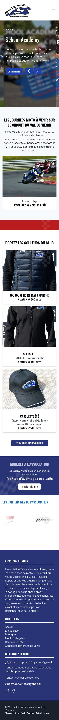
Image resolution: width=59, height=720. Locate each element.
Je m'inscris (11, 71)
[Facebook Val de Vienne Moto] (13, 690)
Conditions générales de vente (22, 645)
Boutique (10, 634)
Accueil (9, 626)
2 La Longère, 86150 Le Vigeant (30, 662)
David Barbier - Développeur (35, 713)
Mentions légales (15, 638)
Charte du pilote (14, 642)
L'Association (12, 630)
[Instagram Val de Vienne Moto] (7, 690)
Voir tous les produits (29, 443)
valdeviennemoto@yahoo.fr (23, 683)
